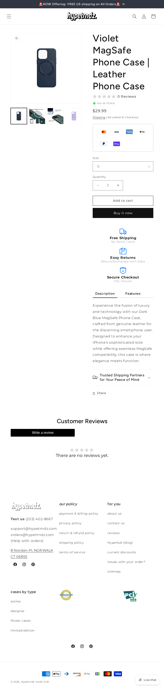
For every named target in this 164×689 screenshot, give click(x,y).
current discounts (121, 552)
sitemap (113, 571)
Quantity (99, 176)
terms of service (72, 552)
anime (16, 601)
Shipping (99, 117)
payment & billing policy (78, 513)
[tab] (105, 294)
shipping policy (71, 543)
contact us (115, 523)
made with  (43, 681)
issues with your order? (126, 562)
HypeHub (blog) (120, 543)
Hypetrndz (28, 681)
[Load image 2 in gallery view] (37, 116)
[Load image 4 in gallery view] (74, 116)
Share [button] (101, 393)
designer (18, 611)
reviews (113, 533)
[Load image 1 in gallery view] (19, 116)
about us (114, 513)
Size (96, 158)
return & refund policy (77, 533)
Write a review (43, 432)
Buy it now (123, 213)
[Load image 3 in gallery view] (55, 116)
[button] (9, 16)
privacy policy (70, 523)
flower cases (21, 621)
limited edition (23, 630)
